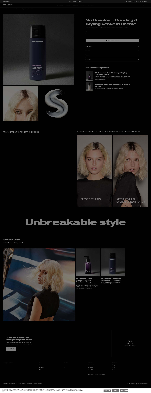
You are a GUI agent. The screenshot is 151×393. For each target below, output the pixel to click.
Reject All (115, 390)
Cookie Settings (107, 390)
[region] (75, 390)
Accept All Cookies (124, 390)
